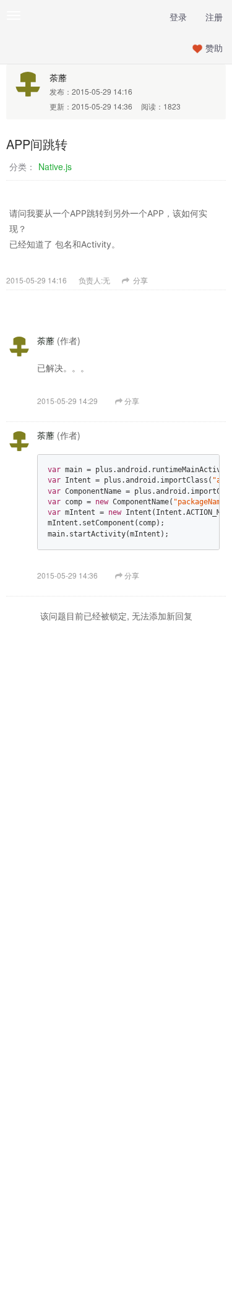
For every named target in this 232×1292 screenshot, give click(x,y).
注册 (214, 17)
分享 (139, 280)
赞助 (214, 47)
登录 (178, 17)
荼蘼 (58, 77)
